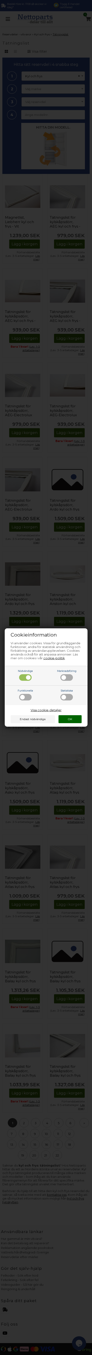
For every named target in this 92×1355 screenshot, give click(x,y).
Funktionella (25, 690)
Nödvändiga (25, 671)
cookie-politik (54, 658)
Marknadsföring (66, 671)
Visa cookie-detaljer (46, 710)
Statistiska (67, 690)
